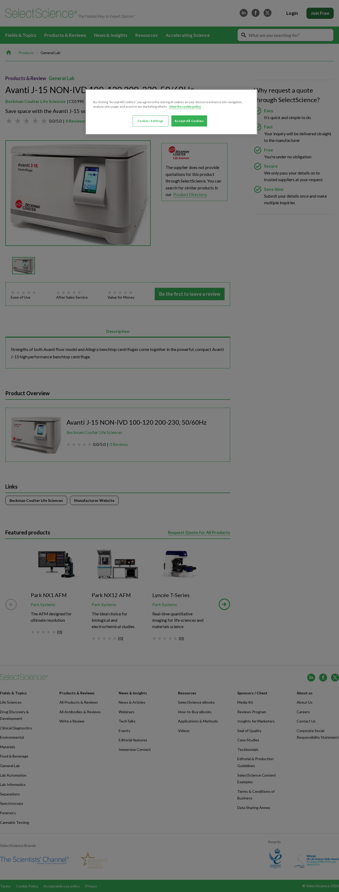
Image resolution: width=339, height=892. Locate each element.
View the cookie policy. (185, 106)
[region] (171, 112)
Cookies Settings (150, 121)
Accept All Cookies (189, 121)
